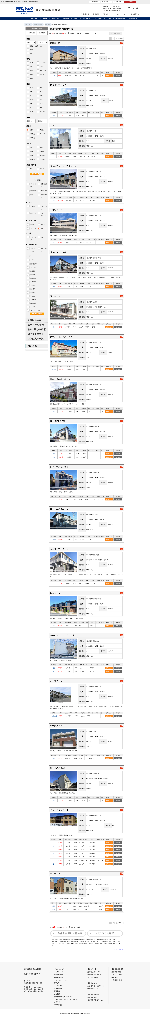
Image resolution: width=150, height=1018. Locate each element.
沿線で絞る (42, 33)
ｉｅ (52, 125)
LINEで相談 (58, 1005)
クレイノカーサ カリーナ (62, 635)
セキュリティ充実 (120, 18)
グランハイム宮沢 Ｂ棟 (61, 336)
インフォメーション (120, 14)
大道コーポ (55, 43)
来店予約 (57, 1002)
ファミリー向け (98, 18)
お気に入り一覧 (36, 338)
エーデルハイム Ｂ (59, 509)
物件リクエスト (36, 334)
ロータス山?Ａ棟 (57, 421)
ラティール (55, 296)
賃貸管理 (96, 14)
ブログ (56, 983)
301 (54, 115)
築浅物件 (45, 18)
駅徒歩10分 (66, 18)
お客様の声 (58, 988)
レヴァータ (55, 593)
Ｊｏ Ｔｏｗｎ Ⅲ (59, 810)
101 (54, 453)
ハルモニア (55, 873)
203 (53, 864)
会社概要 (134, 14)
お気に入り (109, 75)
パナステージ (56, 681)
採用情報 (57, 991)
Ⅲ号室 (53, 909)
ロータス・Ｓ (56, 725)
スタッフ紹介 (58, 985)
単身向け (75, 18)
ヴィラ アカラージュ (60, 549)
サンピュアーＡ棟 (58, 252)
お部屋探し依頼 (117, 980)
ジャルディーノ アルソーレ (63, 166)
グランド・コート (58, 210)
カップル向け (86, 18)
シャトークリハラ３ (59, 467)
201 (54, 75)
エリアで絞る (31, 33)
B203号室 (54, 716)
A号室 (53, 906)
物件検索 (86, 14)
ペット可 (109, 18)
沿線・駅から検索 (37, 329)
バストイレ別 (55, 18)
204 (53, 857)
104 (53, 853)
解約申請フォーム (93, 989)
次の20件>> (119, 38)
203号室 (54, 369)
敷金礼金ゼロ (133, 18)
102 (54, 286)
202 (53, 327)
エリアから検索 (36, 325)
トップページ (58, 972)
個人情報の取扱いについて (63, 996)
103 (53, 200)
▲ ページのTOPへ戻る (117, 949)
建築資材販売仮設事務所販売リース (95, 998)
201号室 (54, 539)
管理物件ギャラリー (94, 974)
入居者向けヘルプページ (95, 986)
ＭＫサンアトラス (58, 85)
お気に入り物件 (117, 974)
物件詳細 (118, 75)
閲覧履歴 (115, 977)
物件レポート (35, 18)
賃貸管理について (93, 972)
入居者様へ (106, 14)
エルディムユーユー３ (60, 379)
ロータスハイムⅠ (57, 768)
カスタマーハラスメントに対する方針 (67, 999)
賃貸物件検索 (34, 320)
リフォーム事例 (92, 977)
